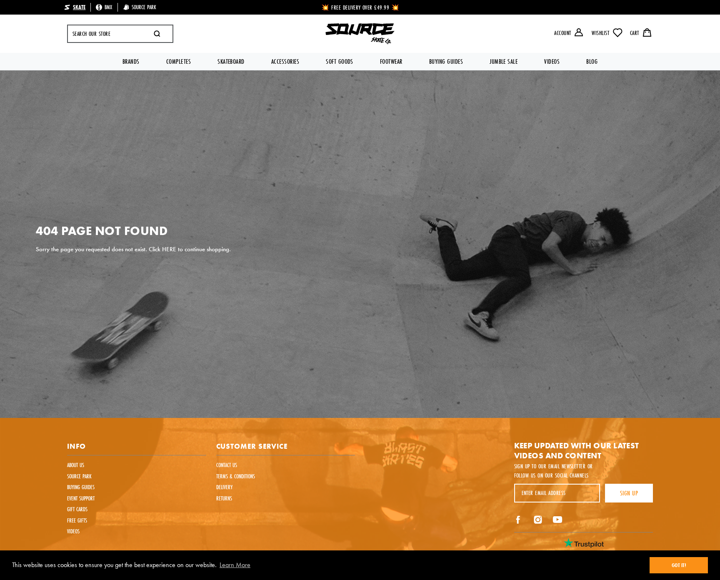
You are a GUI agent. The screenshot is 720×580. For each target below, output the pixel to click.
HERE (169, 249)
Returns (224, 498)
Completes (178, 61)
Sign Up (629, 493)
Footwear (391, 61)
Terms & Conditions (235, 476)
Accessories (285, 61)
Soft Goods (339, 61)
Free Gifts (77, 520)
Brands (131, 61)
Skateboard (231, 61)
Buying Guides (446, 61)
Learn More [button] (235, 564)
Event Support (81, 498)
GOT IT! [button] (679, 565)
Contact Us (226, 465)
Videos (552, 61)
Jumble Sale (504, 61)
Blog (592, 61)
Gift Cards (77, 509)
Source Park (79, 476)
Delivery (224, 487)
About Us (75, 465)
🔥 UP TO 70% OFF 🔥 (360, 7)
